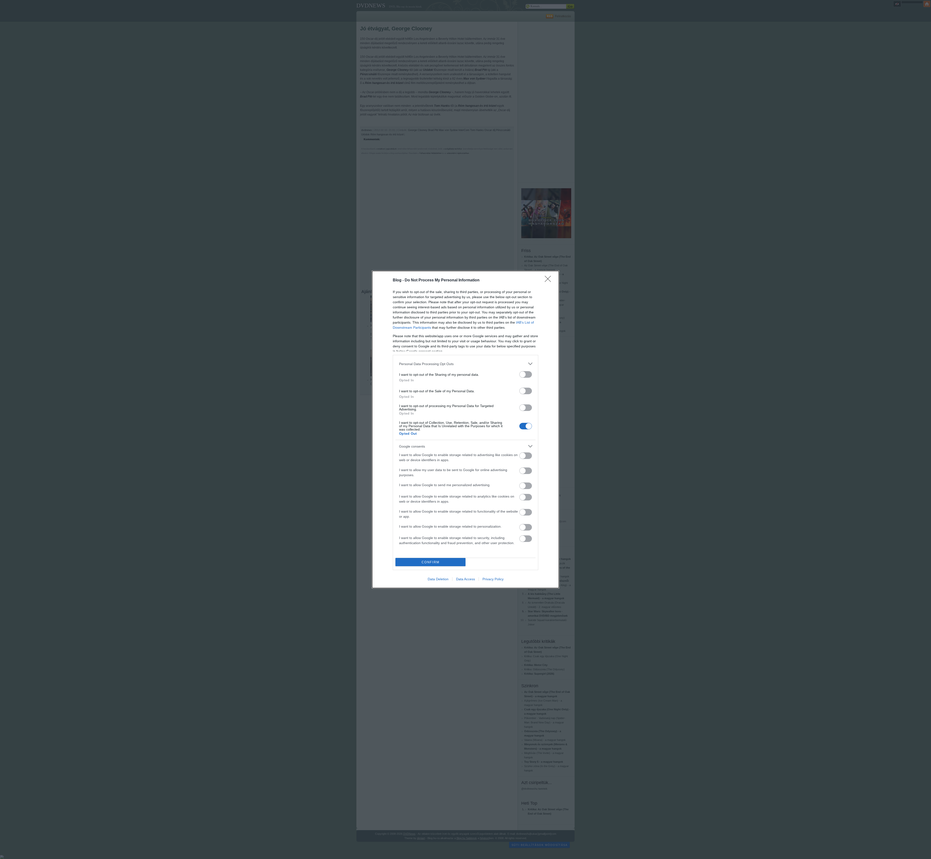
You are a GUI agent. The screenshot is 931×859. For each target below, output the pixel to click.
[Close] (549, 280)
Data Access (465, 579)
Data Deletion (438, 579)
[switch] (525, 374)
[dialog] (465, 429)
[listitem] (465, 363)
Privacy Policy (493, 579)
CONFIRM (431, 562)
